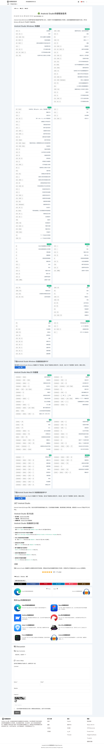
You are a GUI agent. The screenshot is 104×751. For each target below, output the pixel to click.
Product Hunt (90, 731)
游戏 (48, 721)
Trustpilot (89, 738)
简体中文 (69, 724)
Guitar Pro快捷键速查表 (28, 625)
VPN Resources (91, 728)
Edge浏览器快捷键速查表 (28, 605)
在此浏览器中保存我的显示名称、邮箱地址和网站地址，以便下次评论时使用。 (34, 708)
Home (17, 8)
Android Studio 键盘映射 (26, 520)
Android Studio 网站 (24, 516)
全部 (22, 8)
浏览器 (49, 731)
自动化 (49, 728)
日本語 (68, 728)
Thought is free (59, 747)
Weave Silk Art (90, 724)
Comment (16, 666)
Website (16, 688)
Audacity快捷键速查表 (64, 635)
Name (15, 682)
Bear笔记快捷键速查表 (64, 615)
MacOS (17, 576)
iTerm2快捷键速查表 (27, 635)
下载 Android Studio (24, 518)
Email (42, 682)
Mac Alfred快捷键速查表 (65, 625)
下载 (21, 367)
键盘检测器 (89, 741)
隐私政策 (89, 721)
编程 (27, 8)
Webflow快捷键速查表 (28, 615)
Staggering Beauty (91, 734)
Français (69, 734)
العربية (68, 731)
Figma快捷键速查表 (64, 605)
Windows (23, 576)
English (69, 721)
